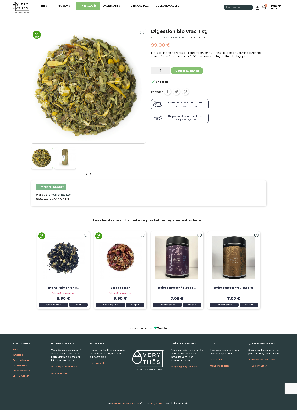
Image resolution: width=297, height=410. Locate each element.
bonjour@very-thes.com (185, 366)
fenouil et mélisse (59, 194)
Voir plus (78, 305)
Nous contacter (257, 365)
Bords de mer (120, 287)
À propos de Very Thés (261, 359)
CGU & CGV (216, 359)
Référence (43, 199)
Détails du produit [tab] (51, 187)
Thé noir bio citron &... (63, 287)
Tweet (176, 91)
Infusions (63, 5)
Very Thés (156, 403)
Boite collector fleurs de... (177, 287)
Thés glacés (88, 5)
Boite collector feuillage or (233, 287)
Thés (44, 5)
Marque (41, 194)
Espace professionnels (64, 366)
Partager (167, 91)
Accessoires (111, 5)
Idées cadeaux (139, 5)
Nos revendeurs (60, 373)
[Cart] (264, 7)
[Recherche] (251, 7)
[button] (276, 7)
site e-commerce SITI (125, 403)
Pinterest (185, 91)
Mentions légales (219, 365)
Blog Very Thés (98, 363)
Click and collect (168, 5)
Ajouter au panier (187, 70)
